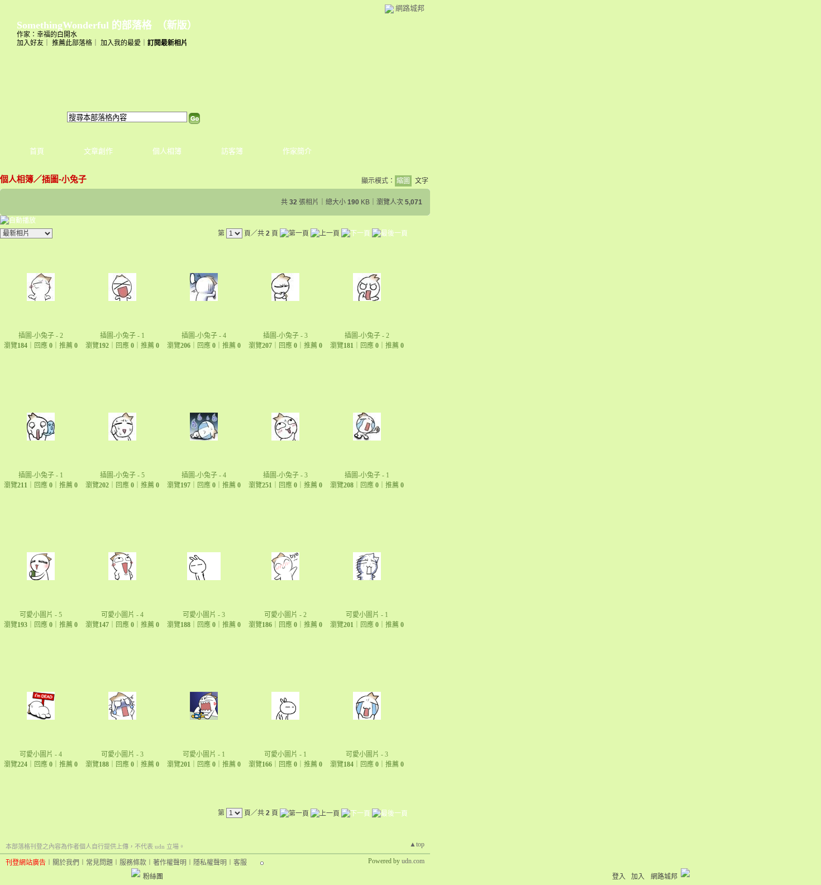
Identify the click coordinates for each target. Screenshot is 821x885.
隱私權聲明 (210, 863)
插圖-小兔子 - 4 (204, 335)
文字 (421, 181)
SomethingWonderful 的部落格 (84, 25)
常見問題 (99, 863)
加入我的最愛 (121, 43)
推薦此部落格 (72, 43)
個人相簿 (167, 151)
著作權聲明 (170, 863)
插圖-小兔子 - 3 (285, 335)
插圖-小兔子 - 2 (40, 335)
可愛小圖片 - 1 (367, 615)
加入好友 (30, 43)
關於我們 (65, 863)
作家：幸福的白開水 (47, 35)
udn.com (413, 861)
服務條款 (133, 863)
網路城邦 (409, 8)
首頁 (37, 151)
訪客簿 (232, 151)
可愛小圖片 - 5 (41, 615)
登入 (619, 877)
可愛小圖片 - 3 (204, 615)
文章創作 (98, 151)
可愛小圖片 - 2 (285, 615)
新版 (177, 25)
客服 (240, 863)
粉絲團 (153, 877)
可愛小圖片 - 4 (122, 615)
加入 (638, 877)
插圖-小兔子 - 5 (122, 475)
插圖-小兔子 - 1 (122, 335)
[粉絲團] (135, 872)
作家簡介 (297, 151)
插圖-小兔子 (64, 179)
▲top (416, 844)
